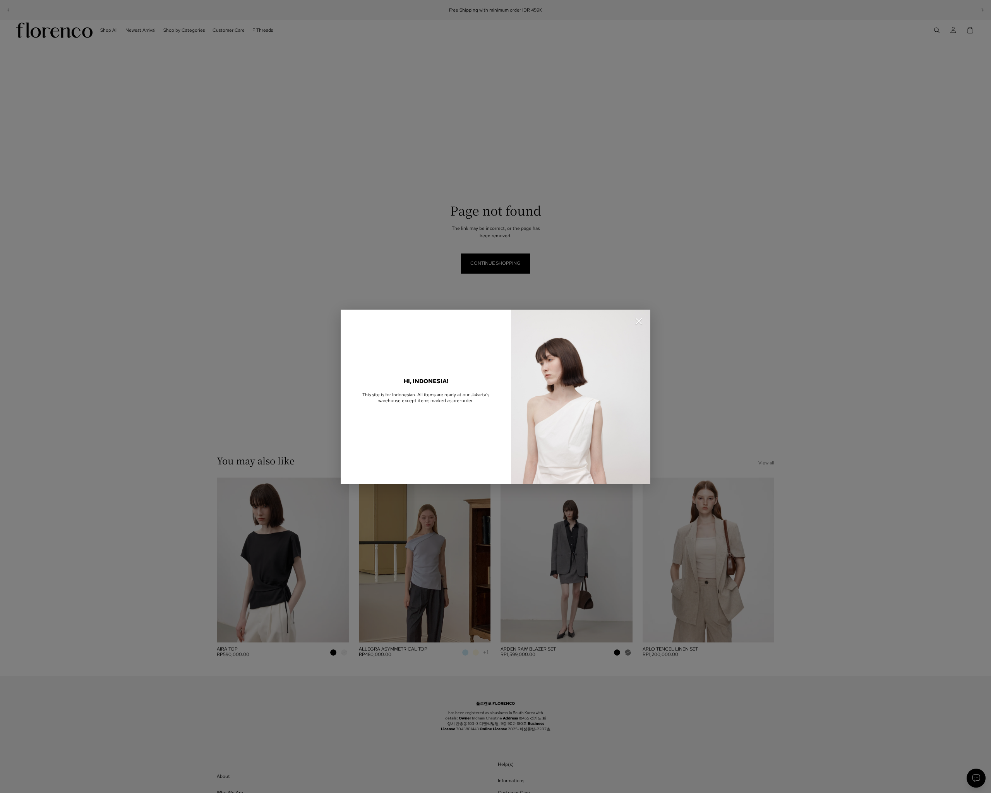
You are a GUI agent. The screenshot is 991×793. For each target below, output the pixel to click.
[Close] (639, 321)
